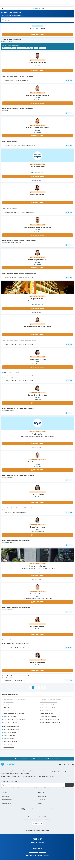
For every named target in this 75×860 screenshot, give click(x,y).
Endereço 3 (18, 372)
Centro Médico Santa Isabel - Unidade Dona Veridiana (17, 76)
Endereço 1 (4, 372)
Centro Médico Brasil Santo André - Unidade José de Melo (19, 676)
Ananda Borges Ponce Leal (37, 260)
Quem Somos (4, 792)
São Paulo (23, 754)
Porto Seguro (29, 48)
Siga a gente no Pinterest (73, 764)
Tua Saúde (3, 5)
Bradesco (13, 48)
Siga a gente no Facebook (68, 764)
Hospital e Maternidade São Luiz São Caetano (11, 242)
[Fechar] (72, 45)
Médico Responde (29, 5)
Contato (40, 803)
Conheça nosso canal (60, 764)
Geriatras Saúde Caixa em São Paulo (48, 716)
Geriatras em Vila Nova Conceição (11, 729)
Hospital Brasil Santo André (8, 677)
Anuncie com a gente (6, 803)
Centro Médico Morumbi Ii (9, 141)
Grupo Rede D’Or (45, 830)
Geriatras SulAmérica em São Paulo (48, 702)
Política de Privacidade (6, 799)
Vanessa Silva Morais (37, 662)
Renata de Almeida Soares (37, 395)
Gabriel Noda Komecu (37, 594)
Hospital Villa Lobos (8, 705)
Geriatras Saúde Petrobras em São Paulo (49, 719)
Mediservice (21, 48)
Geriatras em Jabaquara (9, 738)
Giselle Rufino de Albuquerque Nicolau (37, 326)
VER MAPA (70, 80)
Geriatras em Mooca (8, 744)
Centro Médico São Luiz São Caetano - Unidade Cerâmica (19, 240)
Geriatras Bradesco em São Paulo (48, 705)
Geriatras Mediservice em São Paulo (48, 707)
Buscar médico (11, 5)
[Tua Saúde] (8, 764)
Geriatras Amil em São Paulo (46, 713)
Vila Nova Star (7, 707)
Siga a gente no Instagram (64, 764)
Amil (36, 48)
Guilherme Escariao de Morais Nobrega (37, 227)
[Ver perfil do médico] (37, 56)
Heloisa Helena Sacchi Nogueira (37, 95)
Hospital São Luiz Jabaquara (8, 410)
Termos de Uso (41, 799)
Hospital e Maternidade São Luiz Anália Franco (14, 713)
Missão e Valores (42, 792)
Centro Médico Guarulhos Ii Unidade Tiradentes (16, 540)
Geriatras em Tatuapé (9, 747)
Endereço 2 (11, 372)
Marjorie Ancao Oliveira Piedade (37, 128)
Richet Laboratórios (38, 855)
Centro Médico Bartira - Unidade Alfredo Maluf (15, 643)
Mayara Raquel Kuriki (37, 194)
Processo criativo (5, 796)
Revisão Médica (42, 796)
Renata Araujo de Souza (37, 359)
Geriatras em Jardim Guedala (10, 741)
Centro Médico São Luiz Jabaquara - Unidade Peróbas (18, 408)
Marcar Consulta (10, 754)
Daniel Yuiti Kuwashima (37, 63)
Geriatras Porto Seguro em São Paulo (48, 710)
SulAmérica (6, 48)
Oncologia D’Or (42, 852)
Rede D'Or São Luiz (33, 852)
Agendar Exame (19, 5)
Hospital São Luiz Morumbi (7, 143)
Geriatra (17, 754)
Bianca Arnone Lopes (37, 527)
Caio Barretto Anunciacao (37, 462)
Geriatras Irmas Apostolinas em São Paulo (50, 722)
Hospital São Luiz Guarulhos (8, 542)
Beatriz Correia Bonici (37, 626)
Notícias (36, 5)
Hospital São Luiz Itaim (9, 710)
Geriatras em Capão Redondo (10, 732)
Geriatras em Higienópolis (10, 735)
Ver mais (41, 48)
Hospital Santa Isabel (37, 28)
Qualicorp (46, 855)
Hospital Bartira (5, 645)
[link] (45, 687)
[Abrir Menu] (2, 8)
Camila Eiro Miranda (37, 494)
